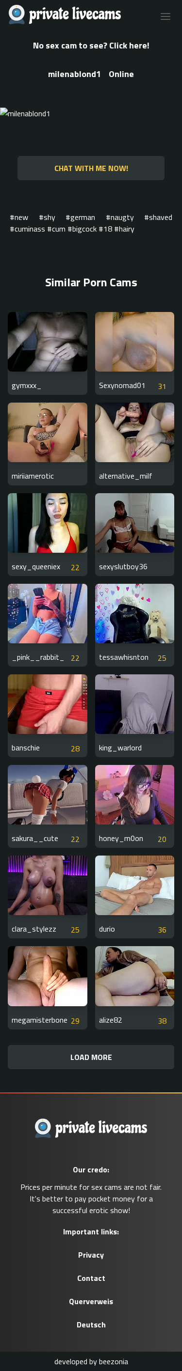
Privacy (91, 1255)
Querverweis (91, 1301)
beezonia (113, 1361)
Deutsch (91, 1324)
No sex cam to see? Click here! (91, 45)
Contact (91, 1278)
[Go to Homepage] (62, 15)
